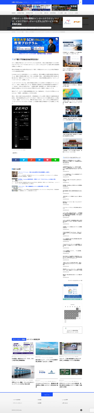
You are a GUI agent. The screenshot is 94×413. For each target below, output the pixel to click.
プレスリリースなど (46, 27)
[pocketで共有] (47, 159)
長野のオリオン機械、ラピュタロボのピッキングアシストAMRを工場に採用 (23, 383)
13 (72, 313)
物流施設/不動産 (20, 12)
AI (18, 356)
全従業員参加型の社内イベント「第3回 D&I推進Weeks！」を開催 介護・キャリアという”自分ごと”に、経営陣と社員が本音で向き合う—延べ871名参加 (72, 168)
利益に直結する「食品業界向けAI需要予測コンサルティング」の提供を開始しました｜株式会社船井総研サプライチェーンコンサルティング (72, 257)
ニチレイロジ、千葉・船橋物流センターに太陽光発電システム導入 (33, 186)
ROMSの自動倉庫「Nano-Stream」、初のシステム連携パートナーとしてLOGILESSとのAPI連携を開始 (72, 233)
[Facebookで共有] (16, 159)
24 (65, 318)
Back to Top (47, 394)
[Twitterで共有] (24, 159)
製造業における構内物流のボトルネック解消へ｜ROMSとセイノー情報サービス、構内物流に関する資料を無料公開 (72, 161)
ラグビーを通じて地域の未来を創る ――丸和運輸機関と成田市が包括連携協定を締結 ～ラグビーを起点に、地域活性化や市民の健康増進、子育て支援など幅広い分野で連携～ (72, 214)
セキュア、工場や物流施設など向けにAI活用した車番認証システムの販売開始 (70, 359)
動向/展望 (51, 357)
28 (74, 318)
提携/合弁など (40, 27)
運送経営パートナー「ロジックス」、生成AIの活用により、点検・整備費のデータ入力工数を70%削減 (72, 270)
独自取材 (13, 12)
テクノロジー (32, 27)
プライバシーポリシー (17, 403)
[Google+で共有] (32, 159)
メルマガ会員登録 (16, 399)
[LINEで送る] (55, 159)
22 (77, 315)
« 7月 (65, 322)
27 (72, 318)
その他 (76, 12)
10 (65, 313)
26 (70, 318)
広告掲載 (39, 399)
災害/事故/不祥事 (29, 12)
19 (70, 315)
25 (67, 318)
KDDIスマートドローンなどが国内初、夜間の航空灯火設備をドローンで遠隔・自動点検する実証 (71, 385)
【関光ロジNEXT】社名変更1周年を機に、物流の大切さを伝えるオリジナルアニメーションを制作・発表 (72, 263)
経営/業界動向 (53, 12)
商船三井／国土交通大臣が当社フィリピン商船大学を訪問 (72, 275)
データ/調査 (60, 12)
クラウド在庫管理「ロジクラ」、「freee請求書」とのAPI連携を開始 (72, 251)
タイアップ (70, 12)
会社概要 (39, 403)
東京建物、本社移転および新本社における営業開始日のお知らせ (72, 186)
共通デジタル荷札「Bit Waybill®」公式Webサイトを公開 (72, 180)
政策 (65, 12)
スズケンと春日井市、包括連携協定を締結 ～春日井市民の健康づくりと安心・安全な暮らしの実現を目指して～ (72, 221)
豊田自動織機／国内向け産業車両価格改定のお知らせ (72, 191)
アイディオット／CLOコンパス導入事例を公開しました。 (72, 208)
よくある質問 (65, 399)
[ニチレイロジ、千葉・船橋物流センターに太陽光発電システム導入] (15, 188)
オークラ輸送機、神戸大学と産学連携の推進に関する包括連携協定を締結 (72, 239)
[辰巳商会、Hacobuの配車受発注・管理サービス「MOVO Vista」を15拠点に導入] (15, 181)
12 (70, 313)
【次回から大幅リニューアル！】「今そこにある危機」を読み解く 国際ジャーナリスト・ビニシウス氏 (72, 102)
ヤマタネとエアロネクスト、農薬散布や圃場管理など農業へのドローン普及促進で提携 (47, 385)
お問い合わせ (65, 403)
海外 (36, 27)
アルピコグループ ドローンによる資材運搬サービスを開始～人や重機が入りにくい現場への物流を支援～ (72, 245)
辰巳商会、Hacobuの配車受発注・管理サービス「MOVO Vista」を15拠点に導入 (37, 179)
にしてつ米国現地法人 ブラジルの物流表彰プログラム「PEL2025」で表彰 (72, 175)
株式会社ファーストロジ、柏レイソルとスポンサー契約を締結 (72, 202)
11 (67, 313)
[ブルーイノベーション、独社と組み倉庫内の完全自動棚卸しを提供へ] (15, 174)
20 (72, 315)
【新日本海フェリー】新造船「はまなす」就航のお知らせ (72, 197)
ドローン (38, 381)
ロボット (27, 380)
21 (74, 315)
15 (77, 313)
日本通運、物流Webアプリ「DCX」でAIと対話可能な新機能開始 (23, 359)
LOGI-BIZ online (18, 410)
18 (67, 315)
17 (65, 315)
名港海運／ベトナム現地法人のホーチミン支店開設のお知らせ (72, 227)
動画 (72, 381)
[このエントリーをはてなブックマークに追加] (39, 159)
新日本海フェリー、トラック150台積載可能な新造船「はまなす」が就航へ (47, 360)
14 (74, 313)
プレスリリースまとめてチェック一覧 (75, 280)
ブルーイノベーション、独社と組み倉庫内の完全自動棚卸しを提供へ (34, 172)
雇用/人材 (46, 12)
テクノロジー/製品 (38, 12)
